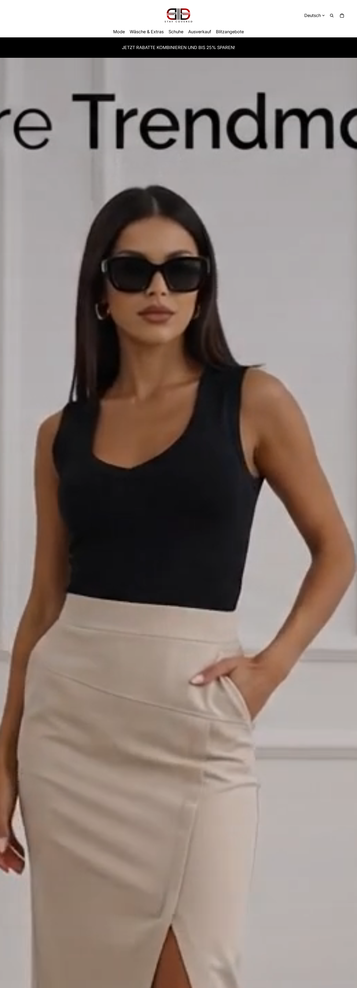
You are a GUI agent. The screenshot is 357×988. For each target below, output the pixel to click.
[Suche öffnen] (331, 15)
